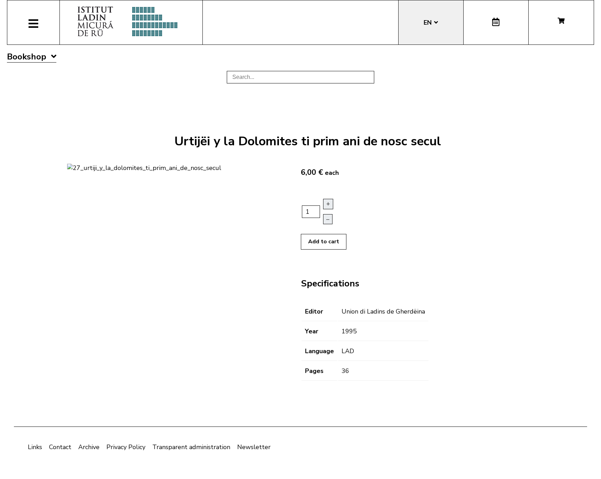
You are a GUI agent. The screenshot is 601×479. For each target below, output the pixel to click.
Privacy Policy (125, 447)
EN (428, 22)
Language (319, 351)
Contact (60, 447)
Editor (314, 311)
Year (311, 331)
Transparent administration (191, 447)
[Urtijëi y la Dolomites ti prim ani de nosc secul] (144, 167)
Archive (88, 447)
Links (35, 447)
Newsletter (254, 447)
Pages (314, 371)
